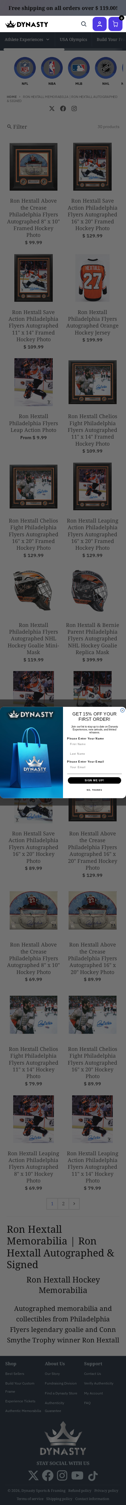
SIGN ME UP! (94, 780)
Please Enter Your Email (85, 761)
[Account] (100, 24)
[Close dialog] (122, 710)
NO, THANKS (94, 790)
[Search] (84, 24)
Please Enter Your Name (85, 738)
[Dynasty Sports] (27, 24)
